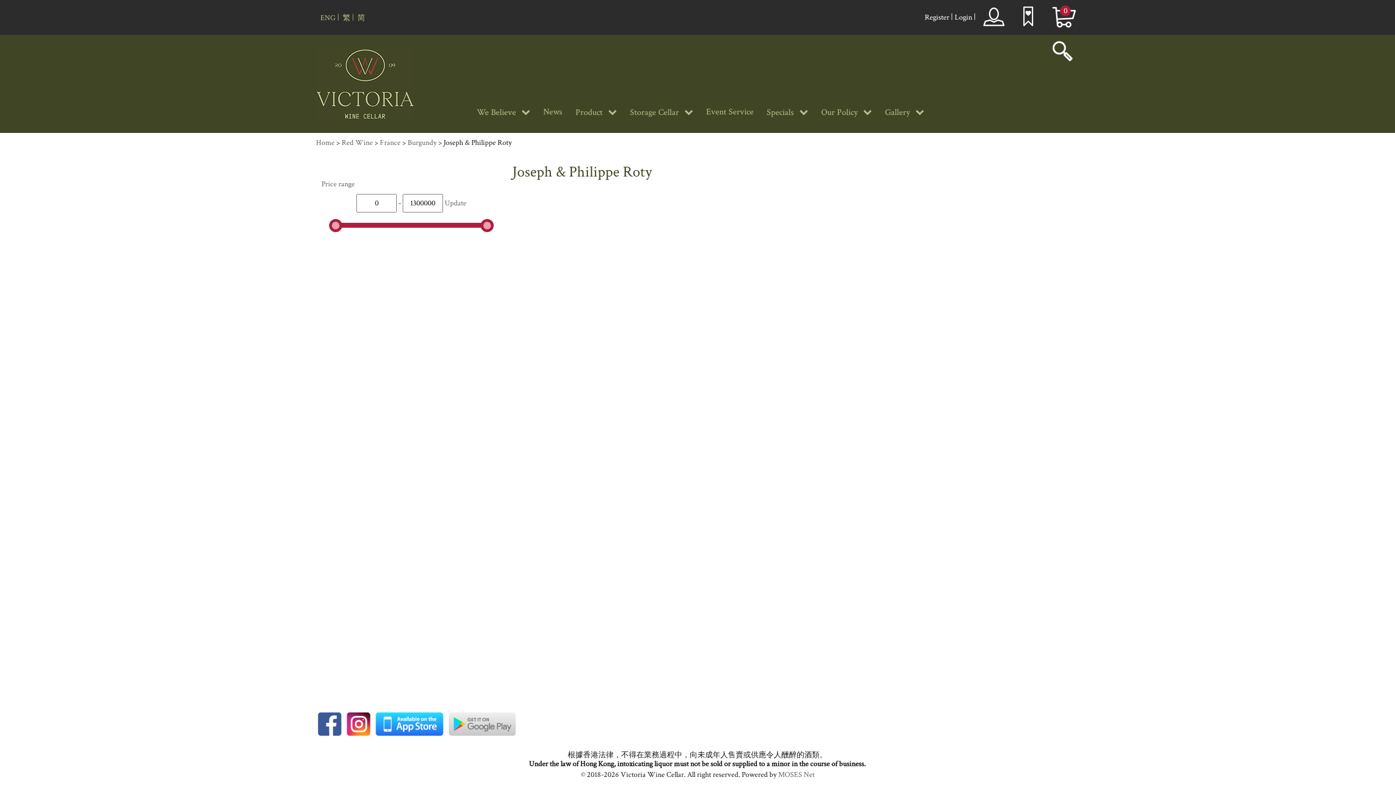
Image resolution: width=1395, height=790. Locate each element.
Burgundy (422, 143)
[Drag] (335, 225)
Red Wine (357, 143)
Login (963, 17)
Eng (328, 18)
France (390, 143)
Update (455, 203)
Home (325, 143)
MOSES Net (796, 775)
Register (937, 17)
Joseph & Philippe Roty (478, 143)
